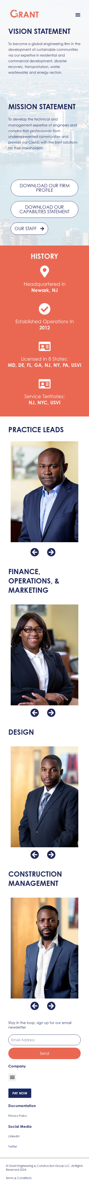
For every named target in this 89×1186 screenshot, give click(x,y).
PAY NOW (19, 1093)
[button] (78, 15)
